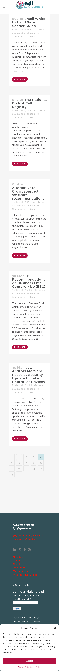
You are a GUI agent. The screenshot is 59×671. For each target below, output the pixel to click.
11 (19, 468)
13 (33, 468)
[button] (55, 628)
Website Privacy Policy (25, 574)
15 (12, 474)
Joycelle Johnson (25, 33)
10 (12, 468)
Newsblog (18, 557)
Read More (20, 79)
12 (26, 468)
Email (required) (22, 599)
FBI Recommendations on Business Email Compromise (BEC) (28, 281)
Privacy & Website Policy (29, 667)
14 (41, 468)
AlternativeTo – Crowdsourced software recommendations (28, 193)
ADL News (39, 29)
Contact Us (19, 560)
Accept (29, 661)
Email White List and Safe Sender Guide (28, 22)
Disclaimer (19, 567)
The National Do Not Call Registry (29, 103)
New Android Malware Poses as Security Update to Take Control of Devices (28, 374)
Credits (17, 564)
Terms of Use (20, 571)
